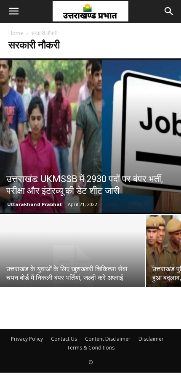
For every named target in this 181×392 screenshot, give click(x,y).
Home (15, 33)
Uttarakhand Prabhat (34, 204)
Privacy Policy (27, 338)
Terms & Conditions (90, 347)
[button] (13, 11)
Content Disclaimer (107, 338)
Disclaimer (151, 338)
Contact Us (64, 338)
